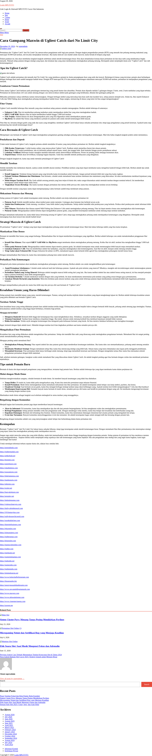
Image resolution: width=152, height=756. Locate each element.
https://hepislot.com (7, 460)
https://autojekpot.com (8, 464)
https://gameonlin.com (8, 565)
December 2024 (11, 734)
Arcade (7, 24)
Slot (6, 15)
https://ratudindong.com (9, 468)
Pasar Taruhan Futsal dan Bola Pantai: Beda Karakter (20, 696)
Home (7, 13)
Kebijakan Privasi (11, 751)
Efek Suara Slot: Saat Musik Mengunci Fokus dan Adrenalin (30, 646)
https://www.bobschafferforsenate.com (14, 577)
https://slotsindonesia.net (9, 573)
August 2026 (9, 715)
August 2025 (9, 721)
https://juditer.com (6, 549)
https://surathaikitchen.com (10, 520)
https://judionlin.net (7, 561)
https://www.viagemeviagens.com (12, 601)
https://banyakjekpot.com (9, 492)
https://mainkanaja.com (8, 480)
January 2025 (10, 732)
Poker (7, 20)
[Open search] (1, 28)
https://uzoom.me (6, 605)
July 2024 (8, 742)
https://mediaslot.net (7, 553)
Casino (7, 17)
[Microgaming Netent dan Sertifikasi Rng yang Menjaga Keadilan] (10, 628)
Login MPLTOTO (7, 5)
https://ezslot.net (6, 488)
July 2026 (8, 717)
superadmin (23, 46)
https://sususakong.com (8, 472)
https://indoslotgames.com (9, 500)
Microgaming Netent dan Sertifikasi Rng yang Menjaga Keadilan (32, 633)
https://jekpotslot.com (8, 529)
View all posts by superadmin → (12, 679)
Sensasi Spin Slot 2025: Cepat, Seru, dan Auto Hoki (19, 705)
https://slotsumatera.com (9, 533)
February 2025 (10, 730)
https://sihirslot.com (7, 484)
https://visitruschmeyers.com (10, 504)
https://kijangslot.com (8, 541)
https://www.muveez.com (9, 593)
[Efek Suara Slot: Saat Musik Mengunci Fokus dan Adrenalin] (9, 641)
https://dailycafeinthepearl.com (11, 508)
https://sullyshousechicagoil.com (12, 516)
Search (2, 681)
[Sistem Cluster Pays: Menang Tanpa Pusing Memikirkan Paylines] (4, 615)
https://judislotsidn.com (8, 569)
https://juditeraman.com (8, 537)
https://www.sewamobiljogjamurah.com (15, 589)
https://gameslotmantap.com (10, 557)
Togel (7, 22)
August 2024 (9, 740)
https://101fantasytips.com (9, 512)
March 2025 (9, 727)
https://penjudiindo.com (9, 448)
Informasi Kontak (11, 749)
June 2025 (8, 723)
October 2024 (10, 736)
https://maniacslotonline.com (10, 545)
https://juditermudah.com (9, 452)
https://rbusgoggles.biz (8, 581)
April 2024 (9, 745)
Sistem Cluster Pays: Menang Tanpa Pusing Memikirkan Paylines (32, 619)
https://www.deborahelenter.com (12, 597)
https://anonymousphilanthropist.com (14, 585)
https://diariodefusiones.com (10, 525)
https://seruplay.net (7, 496)
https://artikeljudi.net (7, 456)
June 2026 (8, 719)
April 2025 (9, 725)
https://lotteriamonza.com (9, 476)
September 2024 (11, 738)
